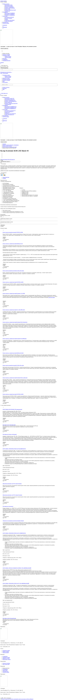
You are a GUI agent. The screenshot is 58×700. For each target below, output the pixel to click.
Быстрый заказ (3, 161)
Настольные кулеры (9, 5)
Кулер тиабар (7, 8)
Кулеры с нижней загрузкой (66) (11, 103)
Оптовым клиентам (6, 60)
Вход (1, 73)
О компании (5, 59)
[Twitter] (2, 175)
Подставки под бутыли (9, 17)
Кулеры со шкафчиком (9, 6)
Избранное (5, 28)
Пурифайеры (5, 105)
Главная (4, 143)
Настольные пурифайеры (10, 13)
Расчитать (2, 225)
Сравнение (5, 26)
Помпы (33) (7, 112)
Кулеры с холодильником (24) (10, 101)
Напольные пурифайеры (9, 14)
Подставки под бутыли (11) (10, 110)
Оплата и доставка (6, 54)
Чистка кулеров (8, 57)
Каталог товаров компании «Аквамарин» (11, 144)
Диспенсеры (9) (8, 104)
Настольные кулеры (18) (9, 99)
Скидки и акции (6, 23)
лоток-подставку (51, 297)
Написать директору (4, 48)
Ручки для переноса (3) (9, 114)
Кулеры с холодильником (10, 7)
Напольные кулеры (8, 4)
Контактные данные (7, 659)
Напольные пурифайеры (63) (10, 107)
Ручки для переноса (9, 21)
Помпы (6, 19)
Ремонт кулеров (8, 56)
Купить (8, 161)
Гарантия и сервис (6, 55)
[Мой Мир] (4, 175)
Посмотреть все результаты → (6, 72)
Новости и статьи (6, 78)
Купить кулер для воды (7, 145)
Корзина (2, 63)
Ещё (3, 89)
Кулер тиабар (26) (8, 102)
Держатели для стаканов (9, 20)
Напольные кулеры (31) (9, 98)
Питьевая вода (5, 22)
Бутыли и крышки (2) (9, 111)
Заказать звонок (3, 0)
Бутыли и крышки (8, 18)
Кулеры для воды (6, 3)
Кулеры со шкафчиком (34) (10, 100)
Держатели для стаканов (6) (10, 113)
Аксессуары (5, 16)
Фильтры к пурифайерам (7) (10, 108)
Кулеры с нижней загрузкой (10, 9)
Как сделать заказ (6, 664)
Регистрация (5, 73)
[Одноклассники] (3, 175)
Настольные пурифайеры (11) (10, 106)
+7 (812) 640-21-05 (4, 93)
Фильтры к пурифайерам (10, 15)
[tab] (6, 177)
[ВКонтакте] (1, 175)
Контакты (5, 58)
